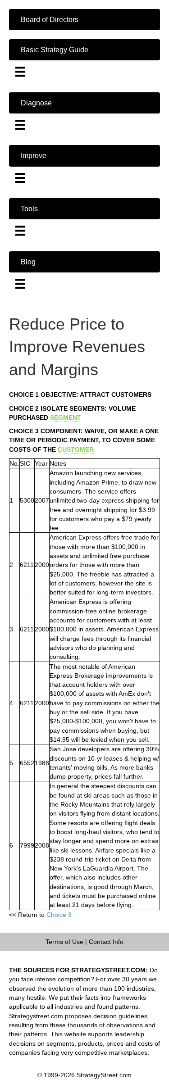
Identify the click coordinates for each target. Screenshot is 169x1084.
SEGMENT (65, 417)
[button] (84, 19)
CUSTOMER (76, 449)
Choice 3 (59, 914)
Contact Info (106, 941)
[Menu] (20, 71)
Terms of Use (64, 941)
